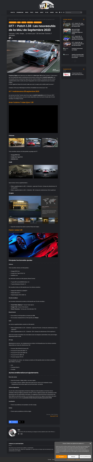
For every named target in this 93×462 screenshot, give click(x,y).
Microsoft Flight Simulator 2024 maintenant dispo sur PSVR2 (77, 31)
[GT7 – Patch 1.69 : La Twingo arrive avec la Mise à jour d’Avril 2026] (67, 38)
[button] (90, 443)
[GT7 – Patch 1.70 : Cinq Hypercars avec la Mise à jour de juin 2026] (67, 25)
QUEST (41, 12)
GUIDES (52, 12)
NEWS (26, 12)
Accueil (11, 19)
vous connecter (17, 447)
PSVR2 (36, 12)
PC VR (46, 12)
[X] (20, 434)
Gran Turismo (54, 414)
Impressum (78, 459)
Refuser (73, 456)
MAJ (57, 12)
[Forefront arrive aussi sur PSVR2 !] (67, 50)
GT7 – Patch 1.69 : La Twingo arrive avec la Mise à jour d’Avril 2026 (77, 38)
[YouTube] (22, 434)
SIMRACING (20, 12)
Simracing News (37, 22)
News (19, 22)
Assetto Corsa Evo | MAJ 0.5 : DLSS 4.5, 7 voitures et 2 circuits (78, 56)
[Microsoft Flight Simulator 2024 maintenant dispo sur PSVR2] (67, 31)
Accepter (61, 456)
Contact (49, 459)
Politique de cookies (71, 459)
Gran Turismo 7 (22, 19)
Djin (12, 38)
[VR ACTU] (46, 5)
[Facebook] (18, 434)
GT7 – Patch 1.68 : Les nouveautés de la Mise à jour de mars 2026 (78, 44)
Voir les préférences (85, 456)
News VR (24, 22)
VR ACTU (13, 12)
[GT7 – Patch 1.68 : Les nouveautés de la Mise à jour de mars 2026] (67, 44)
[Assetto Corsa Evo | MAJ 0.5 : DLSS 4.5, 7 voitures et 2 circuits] (67, 56)
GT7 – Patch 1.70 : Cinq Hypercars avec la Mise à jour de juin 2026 (78, 25)
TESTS (31, 12)
